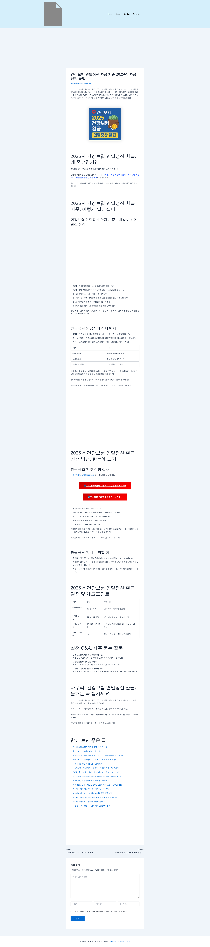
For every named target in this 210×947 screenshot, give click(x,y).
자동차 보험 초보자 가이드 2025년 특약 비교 (90, 747)
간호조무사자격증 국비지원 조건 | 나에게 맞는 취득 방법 (95, 759)
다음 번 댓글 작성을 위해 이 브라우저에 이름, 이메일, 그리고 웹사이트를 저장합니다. (102, 911)
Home (110, 14)
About (118, 14)
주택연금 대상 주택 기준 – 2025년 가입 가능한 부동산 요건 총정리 (98, 755)
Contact (136, 14)
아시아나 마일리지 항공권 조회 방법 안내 (89, 801)
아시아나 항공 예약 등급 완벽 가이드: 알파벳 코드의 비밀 (95, 797)
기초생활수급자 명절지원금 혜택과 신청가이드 (91, 780)
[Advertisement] (105, 51)
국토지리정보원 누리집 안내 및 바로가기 (88, 763)
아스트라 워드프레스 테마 (120, 941)
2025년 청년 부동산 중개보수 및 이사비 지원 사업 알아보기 (96, 772)
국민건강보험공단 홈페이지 (83, 475)
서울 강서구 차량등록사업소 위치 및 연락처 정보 (91, 805)
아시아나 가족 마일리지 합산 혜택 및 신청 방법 (91, 789)
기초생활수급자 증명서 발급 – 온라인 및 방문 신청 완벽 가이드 (97, 776)
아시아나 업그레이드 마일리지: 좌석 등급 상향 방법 (92, 793)
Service (127, 14)
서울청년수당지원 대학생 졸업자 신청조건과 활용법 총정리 (96, 768)
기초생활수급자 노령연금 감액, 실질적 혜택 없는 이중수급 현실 (97, 784)
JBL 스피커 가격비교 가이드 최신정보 (87, 751)
